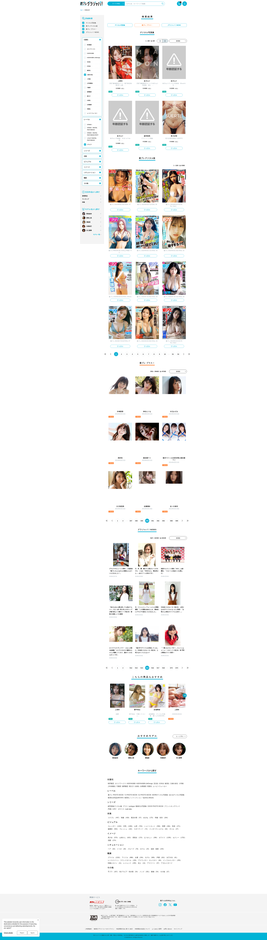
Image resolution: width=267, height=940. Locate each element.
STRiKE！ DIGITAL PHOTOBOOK (92, 128)
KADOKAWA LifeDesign (93, 57)
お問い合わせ (168, 929)
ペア (112, 849)
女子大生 (172, 857)
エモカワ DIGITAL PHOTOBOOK (92, 139)
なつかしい (151, 837)
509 (177, 521)
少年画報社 (90, 83)
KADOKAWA (90, 53)
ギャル (174, 829)
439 (141, 521)
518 (163, 668)
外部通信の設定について (142, 929)
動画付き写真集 (141, 806)
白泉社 (89, 100)
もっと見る (180, 736)
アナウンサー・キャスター (150, 860)
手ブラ (113, 871)
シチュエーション (90, 172)
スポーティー (141, 829)
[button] (185, 696)
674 (177, 668)
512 (131, 668)
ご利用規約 (88, 929)
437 (131, 521)
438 (136, 521)
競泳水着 (136, 817)
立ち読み (120, 95)
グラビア (89, 144)
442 (158, 521)
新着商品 (85, 196)
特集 (83, 202)
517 (158, 668)
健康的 (113, 829)
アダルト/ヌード (166, 863)
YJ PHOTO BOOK (130, 795)
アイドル (128, 857)
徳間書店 (89, 91)
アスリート (153, 863)
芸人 (142, 863)
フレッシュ (126, 829)
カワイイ (165, 837)
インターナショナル (159, 829)
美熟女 (138, 837)
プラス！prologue (129, 806)
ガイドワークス (91, 49)
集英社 (89, 70)
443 (163, 521)
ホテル (145, 849)
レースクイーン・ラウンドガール (122, 860)
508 (171, 521)
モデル (150, 857)
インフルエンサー (172, 860)
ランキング (85, 199)
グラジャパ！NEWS (92, 32)
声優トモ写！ (112, 809)
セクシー (179, 837)
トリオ (122, 849)
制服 (125, 817)
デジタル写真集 (91, 23)
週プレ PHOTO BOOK (116, 795)
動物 (155, 871)
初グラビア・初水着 (129, 871)
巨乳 (128, 826)
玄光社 (89, 61)
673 (171, 668)
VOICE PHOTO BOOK (155, 806)
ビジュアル (87, 161)
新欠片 (89, 96)
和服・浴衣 (162, 817)
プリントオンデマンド (172, 806)
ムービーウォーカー (92, 113)
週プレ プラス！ (91, 29)
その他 (86, 183)
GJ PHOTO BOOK (144, 795)
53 (173, 354)
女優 (139, 857)
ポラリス (121, 809)
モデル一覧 (96, 234)
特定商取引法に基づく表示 (124, 929)
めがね (148, 817)
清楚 (112, 840)
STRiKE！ (89, 124)
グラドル (114, 857)
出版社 (86, 39)
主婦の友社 (90, 74)
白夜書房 (89, 104)
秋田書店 (89, 44)
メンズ (145, 871)
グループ (133, 849)
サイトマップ (178, 929)
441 (152, 521)
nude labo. (128, 809)
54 (178, 354)
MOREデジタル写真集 (160, 795)
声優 (161, 857)
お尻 (138, 826)
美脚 (166, 826)
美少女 (113, 837)
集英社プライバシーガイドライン (104, 929)
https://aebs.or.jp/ (105, 918)
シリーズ (87, 151)
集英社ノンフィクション (133, 798)
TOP (81, 10)
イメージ (87, 167)
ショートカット (152, 826)
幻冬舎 (89, 66)
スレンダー (115, 826)
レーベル (87, 119)
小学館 (89, 79)
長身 (176, 826)
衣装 (85, 156)
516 (152, 668)
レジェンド (130, 863)
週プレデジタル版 (92, 26)
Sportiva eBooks (148, 798)
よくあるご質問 (156, 929)
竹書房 (89, 87)
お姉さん (125, 837)
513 (136, 668)
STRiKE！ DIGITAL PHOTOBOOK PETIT (92, 134)
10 (165, 354)
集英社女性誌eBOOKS (116, 798)
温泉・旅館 (158, 849)
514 (141, 668)
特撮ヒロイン (115, 863)
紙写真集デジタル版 (115, 806)
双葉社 (89, 109)
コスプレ (114, 817)
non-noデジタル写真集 (176, 795)
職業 (85, 178)
